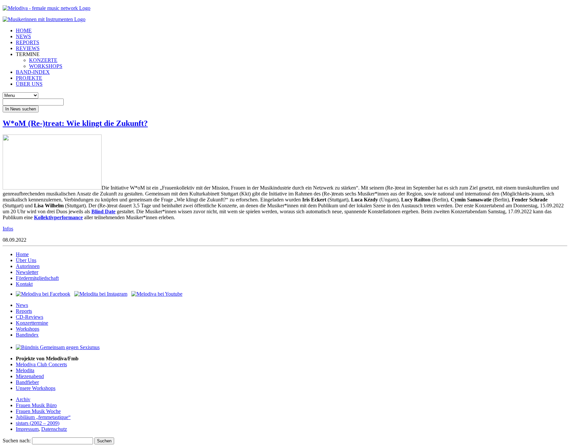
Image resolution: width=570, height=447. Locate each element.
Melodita (25, 370)
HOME (24, 30)
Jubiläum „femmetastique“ (43, 417)
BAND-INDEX (33, 72)
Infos (8, 228)
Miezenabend (30, 376)
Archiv (23, 399)
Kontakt (24, 284)
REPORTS (27, 42)
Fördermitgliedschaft (37, 278)
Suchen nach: (17, 440)
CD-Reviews (29, 317)
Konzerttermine (32, 323)
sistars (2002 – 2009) (37, 423)
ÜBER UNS (29, 84)
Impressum (27, 429)
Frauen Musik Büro (36, 405)
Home (22, 254)
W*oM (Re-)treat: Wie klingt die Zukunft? (75, 123)
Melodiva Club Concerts (41, 364)
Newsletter (27, 272)
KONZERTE (43, 60)
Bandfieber (27, 382)
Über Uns (26, 260)
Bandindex (27, 335)
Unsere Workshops (35, 388)
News (22, 305)
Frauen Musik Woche (38, 411)
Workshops (27, 329)
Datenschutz (54, 429)
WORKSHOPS (45, 66)
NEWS (23, 36)
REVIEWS (28, 48)
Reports (24, 311)
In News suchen (20, 108)
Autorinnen (28, 266)
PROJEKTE (29, 78)
